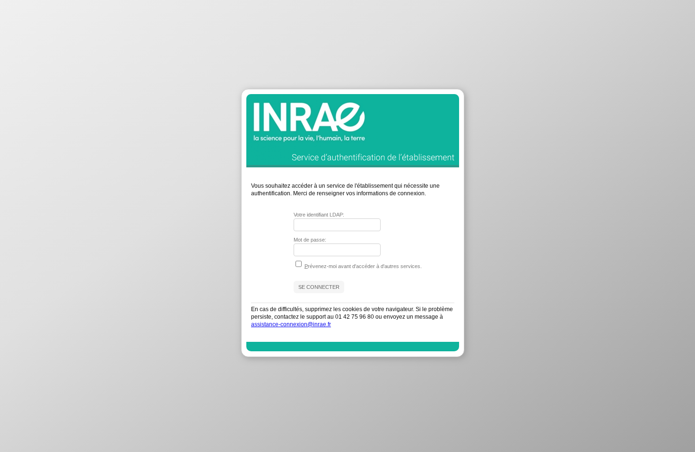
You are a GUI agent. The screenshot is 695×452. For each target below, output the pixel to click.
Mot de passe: (310, 240)
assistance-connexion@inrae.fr (291, 324)
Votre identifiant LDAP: (319, 214)
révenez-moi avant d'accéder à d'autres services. (363, 266)
